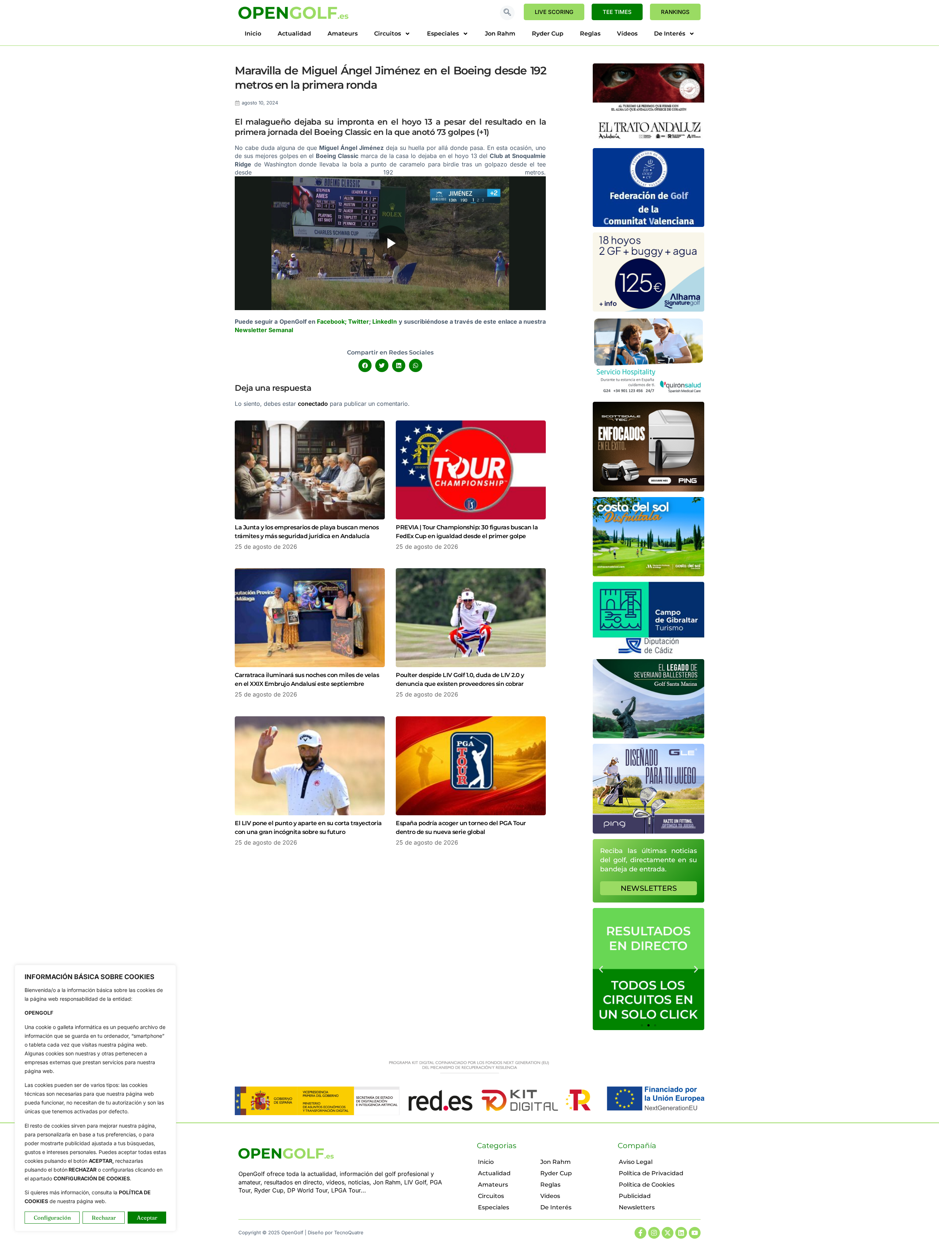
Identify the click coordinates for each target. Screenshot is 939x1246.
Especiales (443, 33)
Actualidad (294, 33)
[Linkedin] (681, 1233)
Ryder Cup (547, 33)
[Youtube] (695, 1233)
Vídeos (627, 33)
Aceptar (147, 1217)
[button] (507, 12)
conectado (313, 403)
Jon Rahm (500, 33)
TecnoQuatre (348, 1232)
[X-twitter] (667, 1233)
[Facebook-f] (640, 1233)
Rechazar (104, 1217)
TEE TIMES (617, 11)
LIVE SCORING (554, 11)
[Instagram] (654, 1233)
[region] (95, 1098)
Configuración (52, 1217)
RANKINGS (675, 11)
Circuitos (387, 33)
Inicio (253, 33)
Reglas (590, 33)
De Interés (669, 33)
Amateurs (343, 33)
